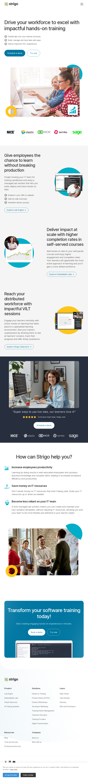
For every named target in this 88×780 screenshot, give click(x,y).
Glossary (63, 702)
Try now (33, 53)
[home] (11, 4)
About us (35, 738)
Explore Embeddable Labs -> (61, 274)
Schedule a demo (14, 53)
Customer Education (39, 715)
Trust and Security (11, 742)
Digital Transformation (40, 723)
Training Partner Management (43, 711)
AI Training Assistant (11, 706)
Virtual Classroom (10, 702)
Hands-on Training (39, 694)
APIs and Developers (68, 706)
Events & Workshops (39, 702)
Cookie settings (28, 775)
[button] (81, 4)
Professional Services (12, 746)
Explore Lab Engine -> (16, 210)
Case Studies (65, 698)
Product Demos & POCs (41, 698)
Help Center (64, 694)
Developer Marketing (40, 706)
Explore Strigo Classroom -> (19, 347)
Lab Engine (8, 694)
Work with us (36, 742)
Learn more (13, 769)
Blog (6, 738)
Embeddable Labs (11, 698)
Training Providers (39, 719)
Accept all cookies (11, 775)
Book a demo (36, 632)
